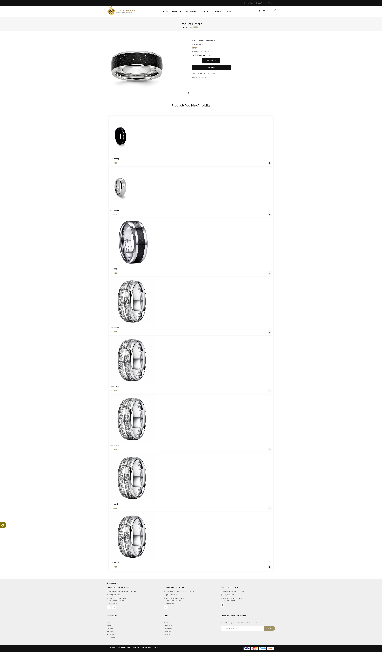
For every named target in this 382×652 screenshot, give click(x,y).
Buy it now (212, 68)
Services (205, 11)
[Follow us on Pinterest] (206, 77)
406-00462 (114, 563)
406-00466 (114, 328)
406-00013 (114, 159)
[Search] (259, 11)
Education (110, 632)
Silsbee (270, 3)
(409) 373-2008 (228, 595)
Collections (168, 629)
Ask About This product (202, 55)
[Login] (264, 11)
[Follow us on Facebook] (199, 77)
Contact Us (111, 637)
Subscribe (269, 628)
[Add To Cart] (270, 163)
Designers (217, 11)
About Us (110, 626)
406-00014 (114, 210)
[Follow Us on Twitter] (114, 607)
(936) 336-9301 (171, 595)
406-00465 (114, 386)
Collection (176, 11)
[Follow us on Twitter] (203, 77)
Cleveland (250, 3)
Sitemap (144, 647)
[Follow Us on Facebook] (109, 607)
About (229, 11)
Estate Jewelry (191, 11)
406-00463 (114, 504)
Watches (167, 635)
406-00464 (114, 445)
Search (166, 623)
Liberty (260, 3)
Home (165, 11)
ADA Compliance (154, 647)
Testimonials (111, 635)
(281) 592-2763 (114, 595)
